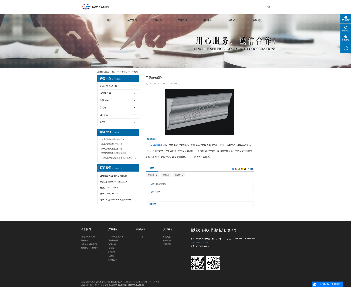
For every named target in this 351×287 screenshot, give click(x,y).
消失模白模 (105, 93)
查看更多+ (112, 260)
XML (97, 285)
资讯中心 (207, 20)
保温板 (103, 107)
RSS (92, 285)
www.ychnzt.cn (202, 242)
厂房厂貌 (182, 20)
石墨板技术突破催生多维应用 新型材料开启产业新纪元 (119, 158)
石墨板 (103, 122)
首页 (109, 20)
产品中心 (157, 20)
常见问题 (167, 244)
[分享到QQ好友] (242, 169)
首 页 (114, 72)
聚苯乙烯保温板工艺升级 (111, 149)
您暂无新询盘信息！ (109, 285)
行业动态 (167, 241)
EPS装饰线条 (160, 184)
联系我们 (257, 20)
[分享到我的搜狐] (245, 169)
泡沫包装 (104, 100)
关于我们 (132, 20)
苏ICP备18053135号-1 (150, 282)
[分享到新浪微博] (236, 169)
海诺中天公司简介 (88, 237)
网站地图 (85, 285)
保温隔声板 (179, 175)
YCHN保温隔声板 (108, 86)
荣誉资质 (85, 241)
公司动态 (167, 237)
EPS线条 (134, 72)
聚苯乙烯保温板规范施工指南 (113, 153)
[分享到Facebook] (251, 169)
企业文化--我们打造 (89, 244)
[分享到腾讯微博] (248, 169)
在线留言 (232, 20)
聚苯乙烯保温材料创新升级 (112, 139)
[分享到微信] (239, 169)
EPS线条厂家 (152, 175)
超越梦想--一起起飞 (89, 248)
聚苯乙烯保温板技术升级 (111, 144)
